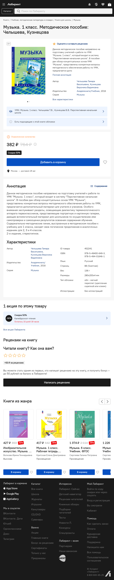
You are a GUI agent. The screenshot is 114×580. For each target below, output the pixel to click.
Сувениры (37, 519)
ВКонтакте (9, 513)
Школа (35, 494)
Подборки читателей (65, 511)
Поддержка (93, 542)
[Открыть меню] (4, 4)
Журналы (36, 499)
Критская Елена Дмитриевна (50, 455)
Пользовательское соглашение (98, 559)
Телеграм (8, 539)
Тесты (62, 517)
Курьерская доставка (93, 535)
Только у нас (38, 553)
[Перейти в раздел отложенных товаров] (103, 4)
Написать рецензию (57, 382)
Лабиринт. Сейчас (69, 489)
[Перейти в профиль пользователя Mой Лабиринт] (96, 4)
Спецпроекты (67, 533)
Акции (34, 532)
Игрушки (36, 504)
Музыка (81, 94)
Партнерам (65, 546)
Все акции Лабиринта (14, 329)
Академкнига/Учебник (88, 91)
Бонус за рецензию (42, 542)
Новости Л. (65, 522)
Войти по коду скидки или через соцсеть (97, 492)
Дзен (6, 533)
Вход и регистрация (98, 500)
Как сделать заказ (97, 523)
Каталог (7, 11)
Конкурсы (64, 527)
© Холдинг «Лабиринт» (93, 570)
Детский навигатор (70, 494)
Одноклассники (12, 528)
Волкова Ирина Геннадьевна (17, 455)
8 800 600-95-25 (95, 575)
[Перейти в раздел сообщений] (89, 4)
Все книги (37, 489)
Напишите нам (95, 547)
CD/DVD (36, 514)
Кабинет (92, 510)
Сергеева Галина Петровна (83, 455)
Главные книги (39, 537)
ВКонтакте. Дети (13, 518)
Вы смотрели (94, 505)
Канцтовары (38, 509)
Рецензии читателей (71, 499)
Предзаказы (38, 558)
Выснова (7, 458)
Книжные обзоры (69, 504)
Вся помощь (94, 552)
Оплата (91, 528)
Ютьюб (7, 523)
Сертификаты (39, 548)
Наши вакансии (68, 551)
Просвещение (43, 458)
